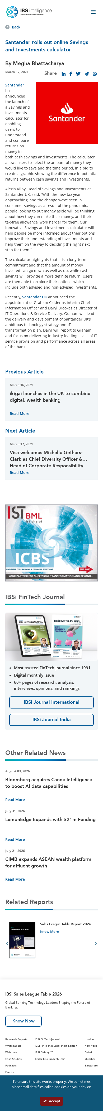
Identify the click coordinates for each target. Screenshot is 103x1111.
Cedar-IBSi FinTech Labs (50, 1059)
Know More (49, 931)
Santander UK (34, 296)
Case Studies (13, 1059)
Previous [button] (7, 944)
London (89, 1039)
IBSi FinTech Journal (47, 1039)
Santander (14, 85)
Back (16, 27)
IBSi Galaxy (44, 1052)
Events (9, 1072)
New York (91, 1045)
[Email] (86, 74)
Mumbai (90, 1059)
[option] (51, 944)
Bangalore (91, 1065)
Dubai (88, 1052)
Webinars (11, 1052)
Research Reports (16, 1039)
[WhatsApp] (95, 74)
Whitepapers (13, 1045)
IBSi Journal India (51, 719)
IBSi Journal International (51, 702)
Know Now (23, 1020)
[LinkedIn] (64, 74)
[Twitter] (78, 74)
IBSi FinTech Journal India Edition (56, 1045)
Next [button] (96, 944)
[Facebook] (71, 74)
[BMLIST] (51, 542)
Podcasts (11, 1065)
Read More (19, 413)
